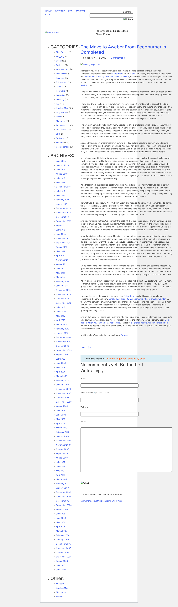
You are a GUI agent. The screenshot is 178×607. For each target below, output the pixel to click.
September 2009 (64, 350)
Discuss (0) (86, 347)
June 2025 (61, 161)
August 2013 (62, 225)
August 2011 (61, 264)
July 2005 (60, 565)
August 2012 (61, 247)
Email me (60, 596)
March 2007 (61, 479)
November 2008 (63, 393)
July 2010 (60, 307)
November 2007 (63, 445)
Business (60, 65)
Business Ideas (63, 69)
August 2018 (62, 174)
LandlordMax (62, 108)
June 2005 (61, 569)
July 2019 (60, 169)
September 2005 (64, 557)
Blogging (60, 56)
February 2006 (63, 535)
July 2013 (60, 230)
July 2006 (60, 513)
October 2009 (62, 346)
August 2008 (62, 406)
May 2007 (60, 470)
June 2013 (61, 234)
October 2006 (62, 501)
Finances (60, 78)
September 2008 (64, 402)
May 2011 (60, 273)
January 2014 (62, 204)
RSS (70, 11)
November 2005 (63, 548)
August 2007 (62, 458)
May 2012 (60, 251)
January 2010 (62, 333)
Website (84, 407)
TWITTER (81, 11)
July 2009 (60, 359)
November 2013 (63, 212)
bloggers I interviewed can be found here (149, 323)
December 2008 (63, 389)
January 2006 (62, 539)
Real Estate (61, 129)
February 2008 (63, 432)
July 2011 (60, 268)
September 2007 (63, 453)
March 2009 (61, 376)
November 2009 (63, 341)
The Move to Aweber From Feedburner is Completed (123, 49)
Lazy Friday (61, 112)
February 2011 (62, 281)
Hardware (60, 91)
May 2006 (60, 522)
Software (60, 138)
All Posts (60, 583)
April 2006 (60, 526)
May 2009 (60, 367)
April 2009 (60, 372)
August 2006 (62, 509)
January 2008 (62, 436)
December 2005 (63, 544)
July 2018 (60, 178)
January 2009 (62, 384)
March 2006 (61, 531)
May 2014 (60, 195)
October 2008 (62, 397)
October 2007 (62, 449)
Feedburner (116, 73)
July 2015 (60, 191)
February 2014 (62, 199)
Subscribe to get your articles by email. (125, 358)
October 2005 (62, 552)
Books (59, 61)
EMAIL (48, 14)
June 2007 (61, 466)
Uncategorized (63, 147)
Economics (61, 73)
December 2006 (63, 492)
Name (84, 378)
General (59, 86)
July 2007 (60, 462)
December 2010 (63, 290)
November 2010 (63, 294)
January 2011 (62, 285)
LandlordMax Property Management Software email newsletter (137, 299)
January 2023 (62, 165)
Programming (62, 125)
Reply (84, 421)
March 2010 (61, 324)
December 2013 (63, 208)
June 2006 (61, 518)
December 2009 (63, 337)
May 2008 (60, 419)
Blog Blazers (61, 52)
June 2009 (61, 363)
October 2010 (62, 298)
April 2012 (60, 255)
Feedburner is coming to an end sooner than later (107, 76)
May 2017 (60, 182)
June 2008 (61, 415)
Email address (95, 392)
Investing (60, 99)
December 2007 (63, 440)
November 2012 (63, 238)
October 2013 (62, 217)
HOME (48, 11)
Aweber (132, 73)
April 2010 (60, 320)
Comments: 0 (117, 57)
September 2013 (63, 221)
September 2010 (63, 303)
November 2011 (63, 260)
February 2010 (62, 329)
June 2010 (61, 311)
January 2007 (62, 488)
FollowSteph (61, 82)
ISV (57, 104)
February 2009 (63, 380)
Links (58, 116)
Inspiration (60, 95)
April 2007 (60, 475)
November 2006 (63, 496)
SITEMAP (60, 11)
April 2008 (60, 423)
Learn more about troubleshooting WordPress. (101, 501)
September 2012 (63, 242)
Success (60, 142)
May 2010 (60, 316)
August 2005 (62, 561)
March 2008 (61, 427)
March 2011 (61, 277)
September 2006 (64, 505)
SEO (58, 134)
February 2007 (62, 483)
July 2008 (60, 410)
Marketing (60, 121)
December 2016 (63, 187)
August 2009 (62, 354)
